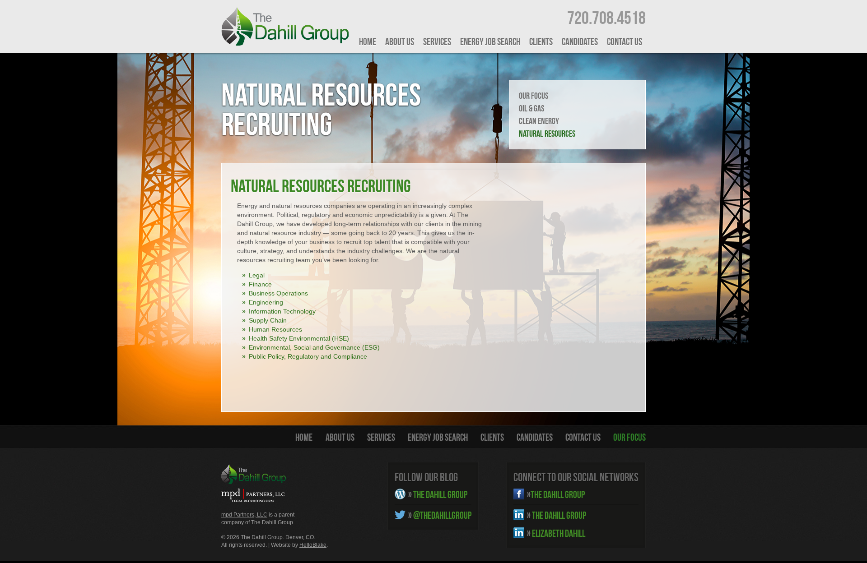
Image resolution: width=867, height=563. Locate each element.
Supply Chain (268, 320)
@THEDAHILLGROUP (439, 515)
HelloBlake (312, 545)
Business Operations (278, 293)
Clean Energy (539, 121)
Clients (541, 41)
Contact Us (624, 41)
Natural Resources (547, 133)
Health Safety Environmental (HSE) (299, 338)
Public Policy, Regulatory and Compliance (308, 356)
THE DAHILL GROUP (437, 494)
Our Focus (533, 96)
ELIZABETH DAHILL (556, 533)
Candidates (580, 41)
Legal (257, 275)
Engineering (266, 302)
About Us (399, 41)
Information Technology (282, 311)
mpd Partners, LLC (244, 515)
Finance (260, 284)
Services (437, 41)
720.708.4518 (606, 18)
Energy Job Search (490, 41)
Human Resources (275, 329)
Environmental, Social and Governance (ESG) (314, 347)
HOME (367, 41)
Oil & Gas (531, 108)
